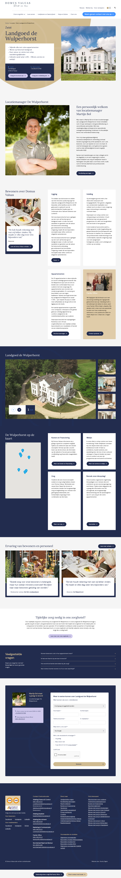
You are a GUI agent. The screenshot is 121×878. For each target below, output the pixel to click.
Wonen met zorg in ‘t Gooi (96, 821)
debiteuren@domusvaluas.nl (42, 808)
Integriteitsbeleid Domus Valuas (70, 818)
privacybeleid (72, 745)
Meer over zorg (58, 524)
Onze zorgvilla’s (18, 14)
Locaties (12, 23)
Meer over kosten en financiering (63, 463)
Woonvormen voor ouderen (97, 799)
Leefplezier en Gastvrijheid (46, 14)
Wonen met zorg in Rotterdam (98, 823)
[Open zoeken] (114, 7)
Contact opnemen (94, 333)
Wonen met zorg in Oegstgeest (98, 825)
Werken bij (89, 8)
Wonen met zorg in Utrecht (96, 812)
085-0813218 (38, 821)
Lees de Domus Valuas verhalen (20, 246)
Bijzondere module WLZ (68, 844)
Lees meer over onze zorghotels (60, 636)
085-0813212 (38, 829)
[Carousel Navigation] (17, 409)
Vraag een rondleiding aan (39, 75)
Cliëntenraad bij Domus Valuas (70, 821)
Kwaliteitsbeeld (65, 823)
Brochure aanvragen (59, 333)
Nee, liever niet (60, 741)
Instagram (18, 819)
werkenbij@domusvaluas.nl (42, 824)
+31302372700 (36, 68)
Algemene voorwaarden (68, 837)
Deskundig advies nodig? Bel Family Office (48, 874)
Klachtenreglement (94, 806)
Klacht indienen (65, 804)
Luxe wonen (31, 14)
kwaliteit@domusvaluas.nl (41, 816)
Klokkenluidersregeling (67, 816)
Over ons (74, 14)
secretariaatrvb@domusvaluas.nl (44, 847)
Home (7, 23)
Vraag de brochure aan (17, 75)
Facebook (8, 819)
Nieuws (82, 8)
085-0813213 (20, 719)
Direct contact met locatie (75, 874)
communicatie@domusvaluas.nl (43, 831)
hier (10, 665)
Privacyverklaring (66, 812)
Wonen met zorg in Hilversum (97, 814)
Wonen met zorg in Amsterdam (98, 808)
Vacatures (63, 808)
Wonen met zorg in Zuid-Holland (98, 810)
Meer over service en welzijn (97, 463)
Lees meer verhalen (106, 546)
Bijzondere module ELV (67, 842)
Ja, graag (58, 738)
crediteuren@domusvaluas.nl (42, 804)
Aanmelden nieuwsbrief (68, 810)
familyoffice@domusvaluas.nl (42, 839)
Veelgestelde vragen (67, 799)
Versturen (78, 764)
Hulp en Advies (63, 14)
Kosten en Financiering (67, 806)
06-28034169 (38, 845)
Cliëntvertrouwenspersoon (97, 801)
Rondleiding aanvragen (85, 173)
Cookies (63, 814)
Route (55, 260)
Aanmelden (92, 524)
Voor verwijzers (99, 8)
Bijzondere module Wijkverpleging (71, 839)
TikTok (27, 825)
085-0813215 (38, 801)
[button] (21, 455)
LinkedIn (27, 819)
